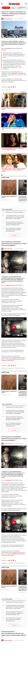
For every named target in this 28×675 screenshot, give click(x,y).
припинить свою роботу (18, 73)
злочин (22, 368)
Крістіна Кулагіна (8, 18)
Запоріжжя (8, 89)
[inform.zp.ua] (14, 4)
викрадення (4, 368)
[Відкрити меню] (2, 4)
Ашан (3, 89)
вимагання (11, 368)
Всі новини (14, 235)
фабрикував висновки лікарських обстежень (13, 359)
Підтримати (6, 7)
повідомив (8, 48)
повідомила (8, 285)
